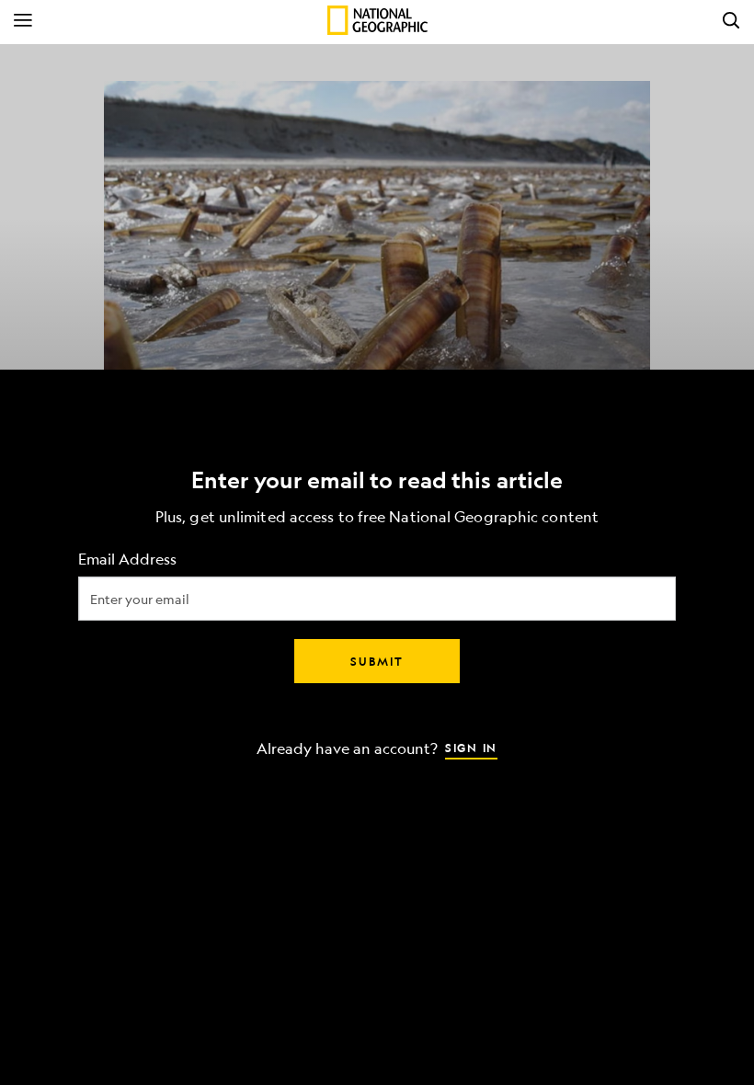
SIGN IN (471, 747)
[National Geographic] (377, 20)
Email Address (127, 559)
